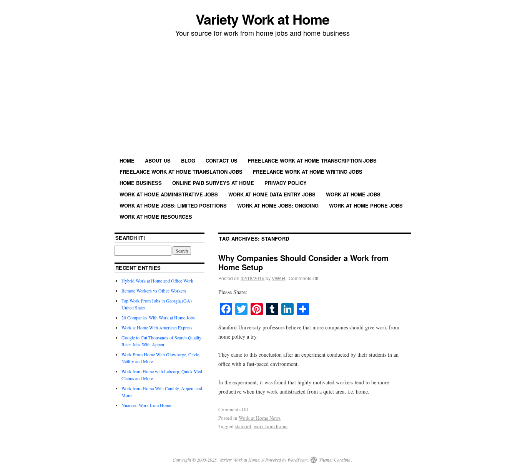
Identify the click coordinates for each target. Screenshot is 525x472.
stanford (243, 426)
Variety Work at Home (262, 19)
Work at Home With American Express (157, 327)
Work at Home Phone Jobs (366, 205)
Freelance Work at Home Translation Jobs (181, 171)
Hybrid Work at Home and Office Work (157, 281)
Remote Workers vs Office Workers (153, 291)
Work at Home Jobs (353, 194)
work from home (270, 426)
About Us (158, 160)
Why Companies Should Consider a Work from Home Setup (303, 262)
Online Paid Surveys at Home (213, 182)
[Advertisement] (262, 96)
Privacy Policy (285, 182)
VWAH (278, 278)
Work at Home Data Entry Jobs (272, 194)
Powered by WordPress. (287, 460)
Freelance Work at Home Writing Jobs (307, 171)
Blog (188, 160)
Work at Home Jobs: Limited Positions (173, 205)
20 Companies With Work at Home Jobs (158, 317)
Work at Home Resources (156, 216)
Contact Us (222, 160)
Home (127, 160)
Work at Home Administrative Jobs (169, 194)
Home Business (141, 182)
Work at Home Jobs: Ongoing (278, 205)
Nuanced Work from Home (146, 405)
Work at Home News (260, 417)
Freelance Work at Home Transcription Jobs (312, 160)
